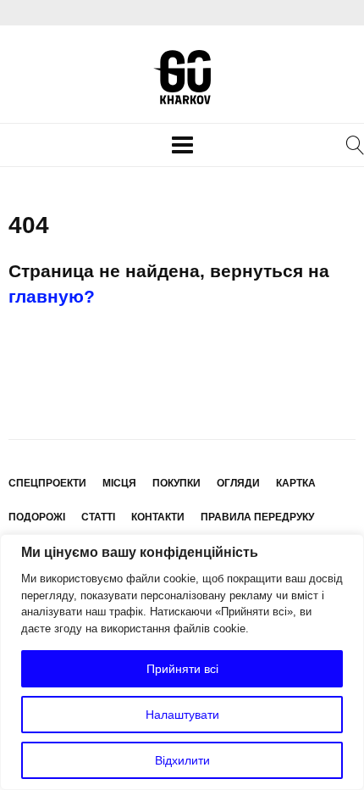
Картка (296, 483)
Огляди (238, 483)
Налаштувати (182, 714)
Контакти (158, 517)
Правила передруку (257, 517)
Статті (98, 517)
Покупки (176, 483)
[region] (182, 662)
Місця (119, 483)
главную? (51, 296)
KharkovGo (182, 77)
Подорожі (36, 517)
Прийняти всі (182, 669)
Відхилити (182, 760)
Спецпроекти (47, 483)
